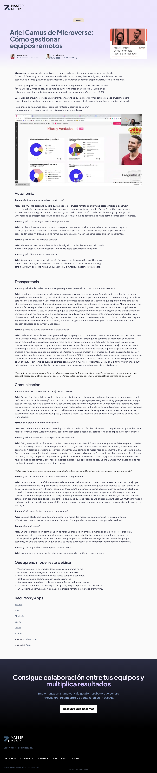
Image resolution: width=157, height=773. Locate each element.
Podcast (64, 758)
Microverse (31, 639)
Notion (18, 604)
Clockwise (20, 616)
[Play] (78, 150)
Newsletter (43, 758)
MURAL (18, 633)
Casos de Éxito (27, 758)
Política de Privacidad (78, 769)
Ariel (28, 645)
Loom (18, 627)
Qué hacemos (10, 758)
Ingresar (76, 758)
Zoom (18, 622)
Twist (17, 610)
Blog (55, 758)
